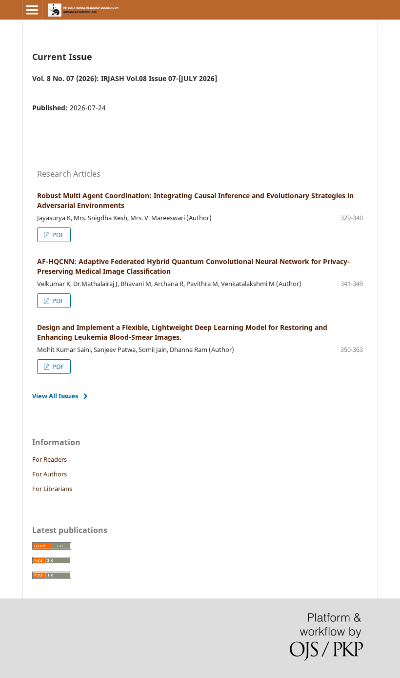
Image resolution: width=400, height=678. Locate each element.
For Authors (49, 474)
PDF (57, 234)
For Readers (49, 459)
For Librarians (52, 488)
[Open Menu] (32, 10)
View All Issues (55, 395)
